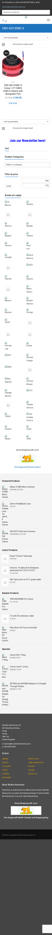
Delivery (31, 766)
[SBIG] (15, 364)
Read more (13, 103)
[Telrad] (15, 411)
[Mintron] (15, 296)
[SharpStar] (37, 364)
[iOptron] (37, 274)
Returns (31, 770)
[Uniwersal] (15, 424)
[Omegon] (37, 308)
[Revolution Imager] (37, 353)
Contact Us (32, 774)
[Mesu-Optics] (37, 284)
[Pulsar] (37, 341)
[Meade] (15, 284)
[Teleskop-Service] (37, 400)
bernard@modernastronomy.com (13, 7)
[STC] (37, 388)
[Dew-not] (37, 241)
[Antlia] (15, 209)
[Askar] (37, 209)
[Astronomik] (15, 221)
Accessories (6, 778)
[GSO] (37, 262)
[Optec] (15, 317)
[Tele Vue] (15, 400)
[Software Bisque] (37, 376)
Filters (4, 770)
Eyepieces (5, 774)
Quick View (10, 75)
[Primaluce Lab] (15, 341)
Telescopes (6, 766)
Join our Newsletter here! (27, 141)
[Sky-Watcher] (15, 376)
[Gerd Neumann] (37, 253)
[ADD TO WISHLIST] (20, 52)
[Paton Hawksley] (15, 329)
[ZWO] (37, 434)
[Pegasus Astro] (37, 329)
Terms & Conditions (35, 763)
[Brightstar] (15, 231)
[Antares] (37, 199)
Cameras (5, 759)
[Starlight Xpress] (15, 388)
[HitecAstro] (15, 274)
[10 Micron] (15, 199)
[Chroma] (15, 241)
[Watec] (15, 434)
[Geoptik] (15, 253)
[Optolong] (37, 317)
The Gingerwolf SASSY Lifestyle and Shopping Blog (26, 818)
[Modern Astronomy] (37, 296)
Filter (8, 186)
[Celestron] (37, 231)
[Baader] (37, 221)
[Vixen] (37, 424)
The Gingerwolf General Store (27, 467)
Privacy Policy (33, 759)
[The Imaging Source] (37, 411)
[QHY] (15, 353)
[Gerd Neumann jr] (15, 262)
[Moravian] (15, 308)
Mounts (5, 763)
